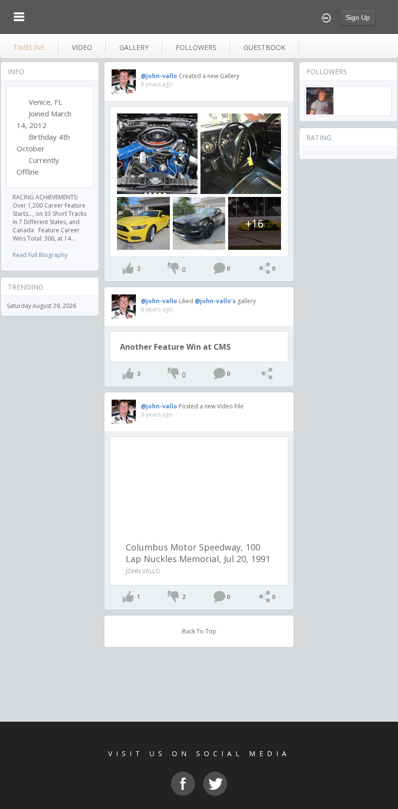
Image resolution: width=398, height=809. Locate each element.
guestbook (264, 47)
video (82, 47)
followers (196, 47)
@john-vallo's (215, 301)
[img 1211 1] (199, 223)
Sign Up (358, 17)
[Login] (326, 17)
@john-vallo (159, 76)
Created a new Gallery (209, 76)
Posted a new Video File (211, 406)
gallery (134, 47)
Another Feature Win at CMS (175, 346)
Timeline (29, 47)
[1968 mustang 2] (157, 153)
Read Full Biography (40, 255)
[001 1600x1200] (143, 223)
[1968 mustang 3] (240, 153)
